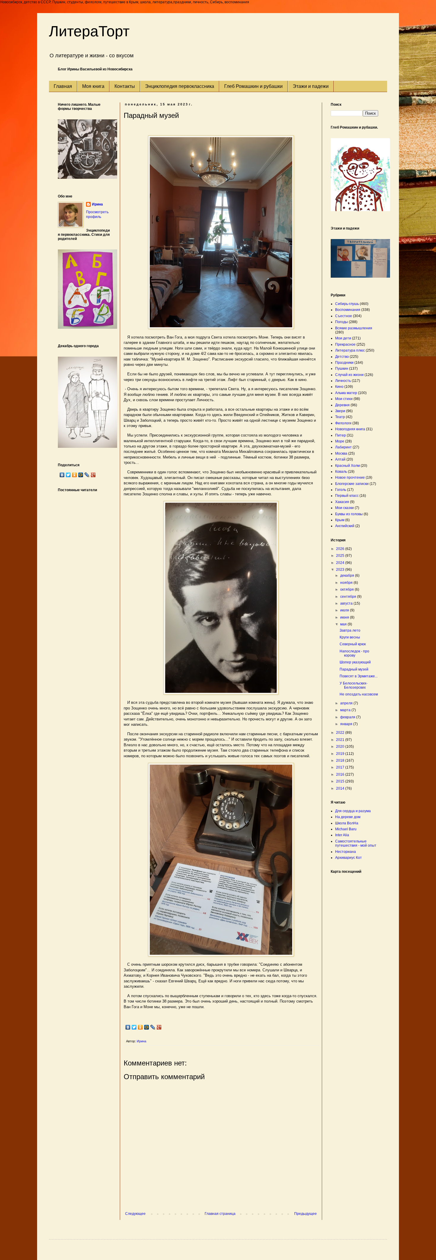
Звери (340, 411)
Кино (339, 387)
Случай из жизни (349, 375)
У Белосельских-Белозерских (353, 685)
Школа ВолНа (346, 823)
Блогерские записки (352, 484)
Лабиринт (343, 447)
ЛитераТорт (89, 31)
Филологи (343, 423)
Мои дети (343, 338)
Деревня (342, 405)
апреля (347, 703)
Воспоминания (347, 310)
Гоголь (340, 490)
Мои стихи (344, 399)
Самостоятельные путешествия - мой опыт (355, 843)
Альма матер (346, 393)
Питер (340, 435)
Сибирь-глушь (347, 304)
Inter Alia (342, 835)
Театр (340, 417)
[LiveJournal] (153, 1027)
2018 (340, 760)
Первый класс (347, 496)
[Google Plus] (159, 1027)
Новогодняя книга (350, 429)
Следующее (135, 1214)
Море (339, 441)
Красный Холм (347, 466)
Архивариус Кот (348, 858)
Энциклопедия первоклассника (179, 86)
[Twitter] (134, 1027)
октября (347, 589)
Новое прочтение (350, 477)
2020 (340, 746)
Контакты (124, 86)
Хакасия (342, 502)
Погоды (341, 322)
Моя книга (93, 86)
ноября (347, 583)
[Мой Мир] (147, 1027)
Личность (343, 381)
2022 (340, 733)
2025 (340, 556)
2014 (340, 788)
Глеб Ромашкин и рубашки (253, 86)
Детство (342, 357)
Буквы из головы (349, 514)
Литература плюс (350, 350)
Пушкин (341, 368)
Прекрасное (345, 344)
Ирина (97, 204)
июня (345, 617)
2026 (340, 549)
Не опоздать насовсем (359, 694)
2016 (340, 774)
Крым (339, 520)
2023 (340, 569)
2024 (340, 563)
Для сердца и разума (353, 811)
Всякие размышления (353, 328)
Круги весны (350, 637)
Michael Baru (346, 829)
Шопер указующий (355, 662)
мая (344, 624)
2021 (340, 740)
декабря (347, 575)
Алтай (340, 459)
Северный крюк (353, 644)
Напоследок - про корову (354, 653)
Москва (341, 453)
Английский (344, 526)
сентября (348, 597)
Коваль (341, 471)
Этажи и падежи (311, 86)
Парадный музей (354, 669)
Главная (63, 86)
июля (345, 610)
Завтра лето (350, 630)
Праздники (344, 363)
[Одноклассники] (140, 1027)
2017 (340, 767)
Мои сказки (344, 508)
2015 (340, 781)
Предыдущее (305, 1214)
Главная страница (220, 1214)
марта (345, 710)
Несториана (345, 852)
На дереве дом (347, 817)
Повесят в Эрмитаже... (359, 676)
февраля (348, 717)
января (346, 724)
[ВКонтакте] (128, 1027)
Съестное (343, 316)
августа (347, 603)
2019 (340, 754)
